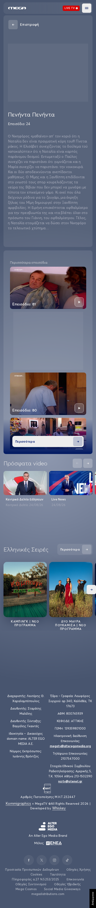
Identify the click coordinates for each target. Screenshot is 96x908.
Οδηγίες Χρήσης (78, 869)
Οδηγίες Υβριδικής (67, 884)
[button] (86, 8)
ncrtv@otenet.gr (70, 781)
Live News (58, 499)
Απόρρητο (92, 898)
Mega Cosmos (26, 889)
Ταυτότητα (57, 874)
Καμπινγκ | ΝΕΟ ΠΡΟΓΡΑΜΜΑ (25, 623)
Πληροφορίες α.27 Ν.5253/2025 (35, 879)
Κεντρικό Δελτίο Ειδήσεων (24, 499)
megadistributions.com (47, 894)
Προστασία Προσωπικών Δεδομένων (32, 869)
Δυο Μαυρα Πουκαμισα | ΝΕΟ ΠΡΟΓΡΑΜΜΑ (70, 625)
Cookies (36, 874)
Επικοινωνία (75, 879)
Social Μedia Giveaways (62, 889)
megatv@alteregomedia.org (70, 746)
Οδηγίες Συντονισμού (31, 884)
